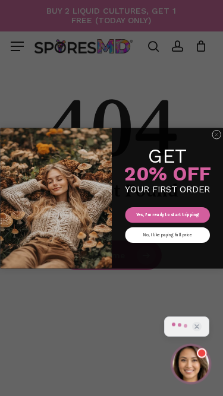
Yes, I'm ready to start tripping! (167, 215)
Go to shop (177, 202)
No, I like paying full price (167, 234)
